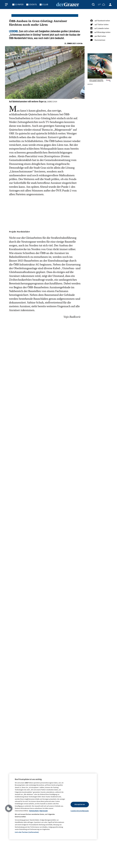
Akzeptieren (79, 804)
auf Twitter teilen (101, 24)
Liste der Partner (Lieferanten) (27, 832)
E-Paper (19, 4)
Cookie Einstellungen (80, 811)
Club (45, 4)
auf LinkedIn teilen (101, 28)
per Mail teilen (100, 36)
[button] (8, 808)
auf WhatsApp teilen (102, 32)
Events (33, 4)
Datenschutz (34, 811)
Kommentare (100, 40)
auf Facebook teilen (102, 20)
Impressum (43, 811)
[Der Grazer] (68, 4)
